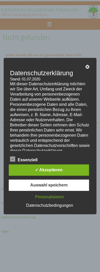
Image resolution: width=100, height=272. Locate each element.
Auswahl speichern (49, 185)
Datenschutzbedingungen (49, 205)
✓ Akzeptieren (49, 170)
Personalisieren (49, 197)
